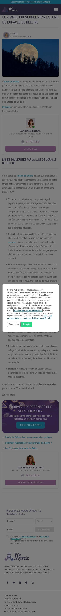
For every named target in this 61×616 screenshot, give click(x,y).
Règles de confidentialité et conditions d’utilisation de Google (29, 317)
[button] (14, 324)
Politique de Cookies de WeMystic (28, 310)
